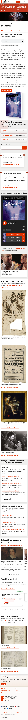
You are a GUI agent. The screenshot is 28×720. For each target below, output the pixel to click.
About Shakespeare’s (10, 476)
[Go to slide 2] (11, 574)
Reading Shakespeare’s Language (10, 483)
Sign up (3, 684)
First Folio (6, 620)
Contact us (7, 700)
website (3, 10)
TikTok (4, 708)
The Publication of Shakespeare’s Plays (12, 529)
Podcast (16, 690)
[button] (23, 234)
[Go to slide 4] (15, 574)
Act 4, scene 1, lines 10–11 (11, 164)
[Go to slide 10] (17, 609)
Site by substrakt (4, 717)
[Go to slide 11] (19, 609)
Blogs (16, 688)
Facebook (5, 706)
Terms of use (11, 712)
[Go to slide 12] (21, 609)
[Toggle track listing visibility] (23, 230)
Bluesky (10, 708)
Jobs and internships (5, 690)
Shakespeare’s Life (7, 515)
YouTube (18, 706)
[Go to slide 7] (12, 609)
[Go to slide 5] (16, 574)
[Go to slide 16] (14, 611)
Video (7, 603)
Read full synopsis (6, 90)
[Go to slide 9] (15, 609)
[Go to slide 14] (24, 609)
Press (2, 692)
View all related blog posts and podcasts (10, 545)
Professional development (10, 598)
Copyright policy (19, 712)
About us (3, 688)
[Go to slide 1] (9, 574)
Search (5, 144)
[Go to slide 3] (13, 574)
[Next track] (7, 230)
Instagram (12, 706)
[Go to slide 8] (14, 609)
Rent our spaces (18, 692)
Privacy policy (4, 712)
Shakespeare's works (7, 23)
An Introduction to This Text (9, 491)
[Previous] (22, 547)
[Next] (25, 547)
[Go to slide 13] (22, 609)
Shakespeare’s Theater (8, 522)
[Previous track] (4, 230)
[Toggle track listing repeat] (9, 230)
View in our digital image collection (9, 341)
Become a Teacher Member (7, 589)
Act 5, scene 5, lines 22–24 (11, 187)
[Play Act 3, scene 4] (5, 223)
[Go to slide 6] (18, 574)
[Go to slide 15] (26, 609)
